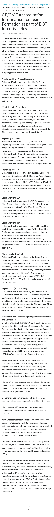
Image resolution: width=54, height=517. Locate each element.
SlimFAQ (27, 509)
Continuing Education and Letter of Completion (28, 5)
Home (4, 5)
